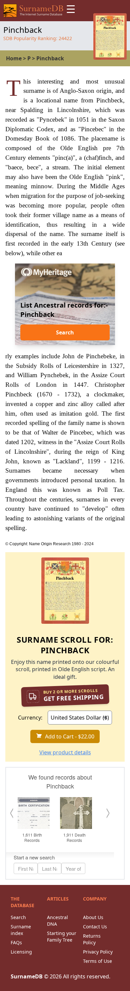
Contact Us (95, 926)
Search (65, 332)
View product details (65, 752)
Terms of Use (97, 961)
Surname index (21, 929)
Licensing (21, 952)
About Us (93, 917)
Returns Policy (92, 939)
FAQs (16, 942)
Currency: (30, 717)
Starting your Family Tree (61, 936)
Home (14, 58)
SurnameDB (27, 976)
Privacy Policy (98, 952)
